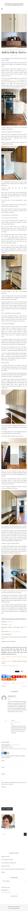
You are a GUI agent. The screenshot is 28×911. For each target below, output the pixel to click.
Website (3, 774)
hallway (13, 683)
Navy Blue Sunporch (6, 661)
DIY (24, 50)
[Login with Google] (8, 753)
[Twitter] (9, 676)
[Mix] (3, 679)
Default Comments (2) (5, 744)
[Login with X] (5, 753)
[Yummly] (9, 679)
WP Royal (17, 908)
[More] (14, 679)
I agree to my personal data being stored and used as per (13, 749)
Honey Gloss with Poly (14, 631)
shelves (22, 683)
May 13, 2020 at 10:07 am (12, 697)
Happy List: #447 (5, 856)
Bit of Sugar (9, 624)
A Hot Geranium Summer (7, 859)
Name (3, 760)
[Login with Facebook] (2, 753)
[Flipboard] (14, 676)
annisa (4, 686)
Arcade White (10, 621)
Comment (3, 787)
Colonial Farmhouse (14, 80)
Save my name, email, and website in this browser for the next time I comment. (13, 783)
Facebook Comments (15, 744)
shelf (18, 683)
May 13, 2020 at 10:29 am (15, 722)
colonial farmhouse (9, 50)
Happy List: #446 (5, 866)
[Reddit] (24, 676)
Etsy (4, 638)
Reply (9, 699)
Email (3, 767)
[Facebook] (3, 676)
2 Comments (24, 686)
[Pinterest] (19, 676)
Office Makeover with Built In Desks (9, 665)
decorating (19, 50)
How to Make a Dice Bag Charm (8, 862)
